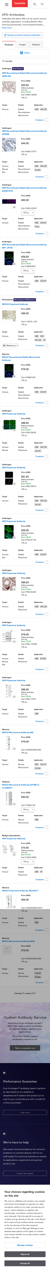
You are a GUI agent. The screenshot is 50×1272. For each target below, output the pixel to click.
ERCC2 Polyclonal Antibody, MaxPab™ (20, 890)
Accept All (25, 1263)
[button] (25, 52)
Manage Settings (25, 1245)
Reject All (25, 1254)
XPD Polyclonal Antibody (13, 414)
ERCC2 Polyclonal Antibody (15, 304)
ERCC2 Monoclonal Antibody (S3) (17, 732)
